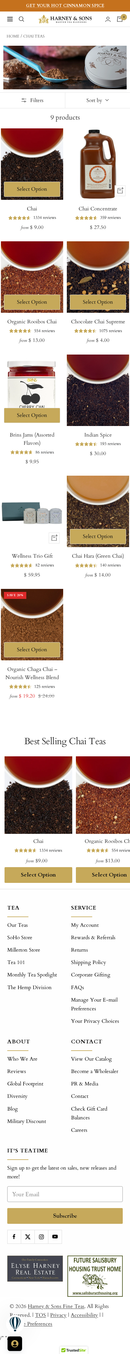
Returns (79, 949)
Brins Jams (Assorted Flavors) (32, 439)
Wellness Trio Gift (32, 556)
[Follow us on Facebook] (14, 1236)
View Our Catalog (91, 1058)
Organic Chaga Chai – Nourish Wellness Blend (32, 673)
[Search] (21, 19)
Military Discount (26, 1121)
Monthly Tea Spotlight (32, 974)
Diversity (17, 1096)
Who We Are (22, 1058)
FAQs (77, 987)
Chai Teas (34, 36)
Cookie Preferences (31, 1323)
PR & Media (84, 1083)
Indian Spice (98, 434)
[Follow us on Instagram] (41, 1236)
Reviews (16, 1071)
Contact (79, 1096)
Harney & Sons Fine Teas (56, 1306)
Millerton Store (23, 949)
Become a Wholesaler (94, 1071)
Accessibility (84, 1315)
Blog (12, 1108)
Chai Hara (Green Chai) (98, 556)
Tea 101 (16, 962)
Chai (32, 208)
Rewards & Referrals (93, 937)
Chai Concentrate (98, 208)
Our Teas (17, 925)
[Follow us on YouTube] (55, 1236)
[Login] (108, 19)
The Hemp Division (29, 987)
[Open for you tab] (15, 1343)
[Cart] (120, 19)
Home (13, 36)
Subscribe (65, 1215)
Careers (79, 1130)
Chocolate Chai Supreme (98, 321)
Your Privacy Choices (95, 1021)
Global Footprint (25, 1083)
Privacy (58, 1315)
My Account (85, 925)
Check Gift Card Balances (89, 1113)
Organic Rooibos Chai (32, 321)
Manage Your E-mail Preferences (94, 1004)
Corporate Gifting (90, 974)
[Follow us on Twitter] (27, 1236)
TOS (40, 1315)
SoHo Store (19, 937)
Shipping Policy (88, 962)
